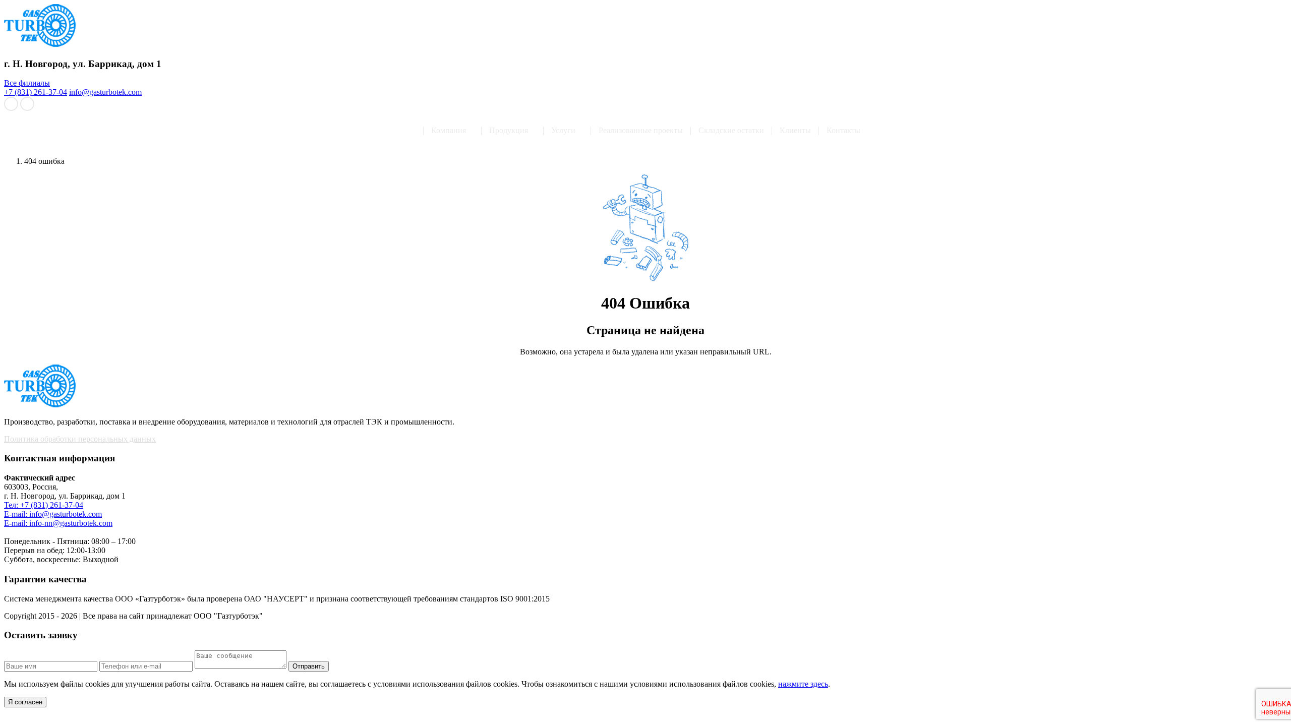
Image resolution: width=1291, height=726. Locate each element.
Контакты (843, 131)
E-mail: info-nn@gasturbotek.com (58, 523)
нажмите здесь (803, 684)
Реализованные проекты (641, 131)
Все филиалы (27, 83)
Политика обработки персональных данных (80, 439)
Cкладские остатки (731, 131)
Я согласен (25, 702)
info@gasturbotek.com (105, 92)
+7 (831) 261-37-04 (35, 92)
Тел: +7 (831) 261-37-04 (43, 505)
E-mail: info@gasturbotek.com (53, 514)
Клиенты (795, 131)
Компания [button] (448, 131)
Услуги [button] (563, 131)
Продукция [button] (508, 131)
